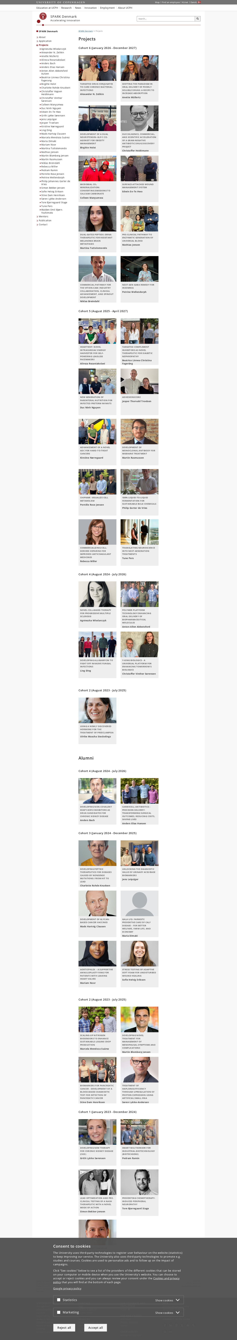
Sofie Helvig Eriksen (52, 191)
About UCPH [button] (125, 7)
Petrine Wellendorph (53, 177)
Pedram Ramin (49, 170)
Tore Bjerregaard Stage (54, 202)
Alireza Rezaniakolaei (53, 59)
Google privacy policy (67, 1288)
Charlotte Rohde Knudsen (55, 87)
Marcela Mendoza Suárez (55, 137)
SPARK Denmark (48, 31)
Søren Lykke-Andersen (53, 198)
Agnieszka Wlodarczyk (53, 48)
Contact (43, 224)
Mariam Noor (48, 144)
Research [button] (66, 7)
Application (45, 40)
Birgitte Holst (48, 83)
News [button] (78, 7)
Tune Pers (47, 206)
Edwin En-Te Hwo (51, 111)
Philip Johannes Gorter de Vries (55, 183)
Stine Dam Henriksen (53, 195)
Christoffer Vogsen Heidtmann (51, 93)
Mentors (43, 216)
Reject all (64, 1328)
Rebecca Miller (49, 166)
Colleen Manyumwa (52, 104)
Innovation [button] (90, 7)
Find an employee (171, 2)
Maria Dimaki (48, 141)
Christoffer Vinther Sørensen (51, 99)
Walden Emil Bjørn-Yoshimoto (52, 211)
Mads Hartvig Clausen (53, 133)
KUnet (185, 2)
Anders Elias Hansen (52, 67)
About (42, 37)
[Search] (198, 19)
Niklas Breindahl (50, 163)
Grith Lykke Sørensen (53, 115)
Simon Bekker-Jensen (53, 187)
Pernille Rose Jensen (52, 173)
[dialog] (118, 1289)
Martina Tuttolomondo (54, 148)
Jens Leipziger (49, 119)
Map (157, 2)
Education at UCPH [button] (47, 7)
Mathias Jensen (50, 152)
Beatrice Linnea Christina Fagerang (55, 79)
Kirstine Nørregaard (52, 126)
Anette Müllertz (50, 56)
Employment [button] (107, 7)
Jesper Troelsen (50, 122)
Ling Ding (46, 130)
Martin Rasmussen (51, 159)
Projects (43, 45)
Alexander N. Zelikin (52, 52)
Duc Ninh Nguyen (51, 108)
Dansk (194, 2)
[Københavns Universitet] (42, 19)
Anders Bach (48, 63)
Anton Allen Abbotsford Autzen (54, 72)
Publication (45, 220)
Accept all (95, 1328)
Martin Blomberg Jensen (55, 155)
